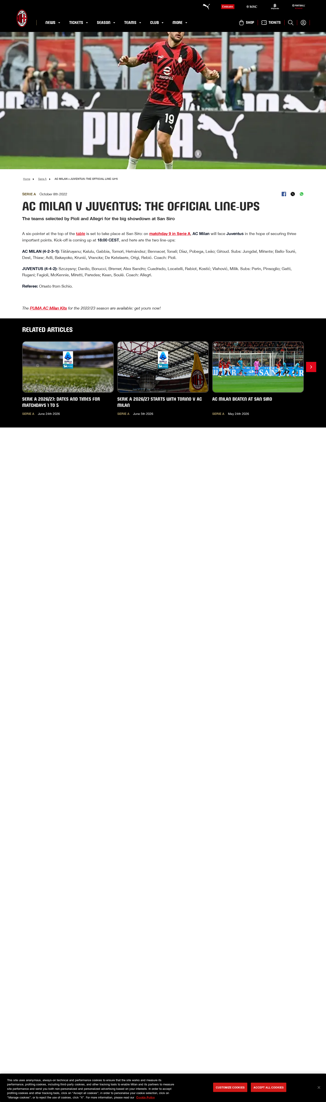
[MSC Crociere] (251, 6)
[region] (163, 1088)
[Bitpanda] (275, 6)
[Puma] (204, 6)
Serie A (42, 178)
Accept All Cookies (268, 1087)
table (80, 233)
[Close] (319, 1087)
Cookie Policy (145, 1097)
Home (26, 178)
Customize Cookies (230, 1087)
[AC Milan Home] (21, 18)
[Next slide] (311, 367)
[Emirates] (227, 6)
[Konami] (298, 6)
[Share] (284, 194)
